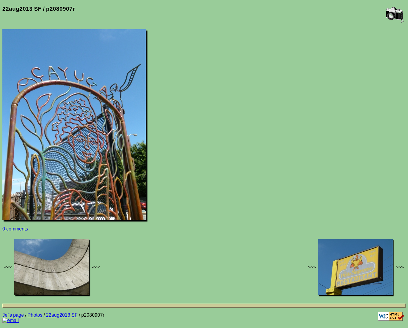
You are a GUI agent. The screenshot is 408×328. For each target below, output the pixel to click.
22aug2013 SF (62, 315)
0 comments (15, 228)
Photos (34, 315)
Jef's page (13, 315)
